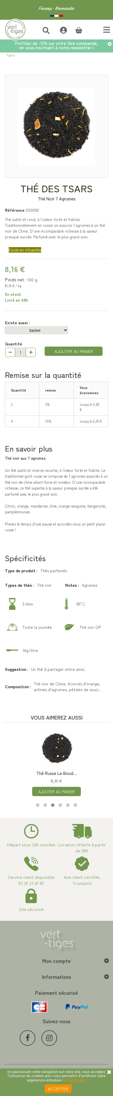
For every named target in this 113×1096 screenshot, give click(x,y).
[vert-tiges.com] (56, 10)
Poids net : (15, 279)
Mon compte (56, 960)
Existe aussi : (18, 322)
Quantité (13, 344)
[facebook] (27, 1038)
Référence (15, 210)
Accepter (58, 1089)
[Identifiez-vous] (60, 29)
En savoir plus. (74, 1080)
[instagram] (49, 1038)
